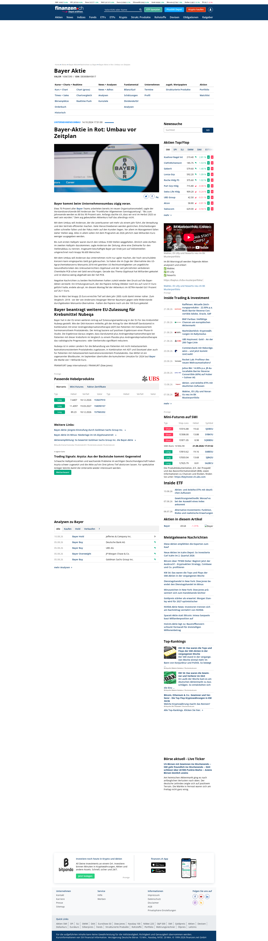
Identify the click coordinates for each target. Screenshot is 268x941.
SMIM (85, 923)
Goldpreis (180, 923)
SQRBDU (208, 440)
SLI (77, 923)
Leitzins (193, 926)
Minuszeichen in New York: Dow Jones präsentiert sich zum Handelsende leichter (186, 591)
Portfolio (204, 89)
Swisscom (169, 208)
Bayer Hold (78, 536)
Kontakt (60, 895)
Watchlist (205, 95)
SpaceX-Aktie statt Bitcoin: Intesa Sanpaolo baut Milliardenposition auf (187, 617)
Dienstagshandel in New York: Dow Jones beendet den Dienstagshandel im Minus (187, 583)
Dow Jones (119, 923)
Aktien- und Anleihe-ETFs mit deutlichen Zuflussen (197, 384)
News (70, 17)
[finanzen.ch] (69, 8)
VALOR (57, 76)
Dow (87, 2)
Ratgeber (207, 17)
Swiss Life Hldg (172, 191)
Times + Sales (62, 95)
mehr (166, 215)
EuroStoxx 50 (104, 923)
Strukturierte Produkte (178, 89)
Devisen (174, 17)
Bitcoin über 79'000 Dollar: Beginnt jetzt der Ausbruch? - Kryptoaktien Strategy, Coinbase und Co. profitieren (188, 564)
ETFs (103, 17)
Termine (149, 89)
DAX (103, 2)
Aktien (59, 17)
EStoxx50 (136, 2)
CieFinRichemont (173, 162)
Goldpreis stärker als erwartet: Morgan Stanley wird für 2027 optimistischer (187, 600)
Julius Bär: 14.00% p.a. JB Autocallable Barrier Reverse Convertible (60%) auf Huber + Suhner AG (197, 373)
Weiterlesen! (62, 472)
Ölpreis (182, 926)
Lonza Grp (169, 174)
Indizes (81, 17)
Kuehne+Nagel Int (173, 157)
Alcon (167, 203)
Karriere (60, 899)
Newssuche (173, 124)
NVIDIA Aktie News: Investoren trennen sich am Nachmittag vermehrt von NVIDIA (187, 608)
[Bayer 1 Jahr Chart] (209, 526)
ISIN (77, 76)
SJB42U (209, 457)
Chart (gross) (83, 89)
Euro (119, 2)
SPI (71, 2)
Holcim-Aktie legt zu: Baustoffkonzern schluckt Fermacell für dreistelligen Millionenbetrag (184, 627)
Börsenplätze (62, 101)
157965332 (99, 412)
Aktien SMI (61, 923)
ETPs (112, 17)
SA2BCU (209, 463)
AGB (150, 907)
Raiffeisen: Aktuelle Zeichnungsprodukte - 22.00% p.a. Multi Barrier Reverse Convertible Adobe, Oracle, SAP (197, 309)
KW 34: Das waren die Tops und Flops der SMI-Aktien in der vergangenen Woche (186, 574)
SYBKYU (209, 434)
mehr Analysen (62, 567)
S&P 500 (161, 923)
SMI (56, 2)
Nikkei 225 (148, 923)
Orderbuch (60, 106)
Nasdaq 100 (134, 923)
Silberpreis (87, 926)
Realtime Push (84, 101)
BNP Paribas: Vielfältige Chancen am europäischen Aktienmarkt (196, 322)
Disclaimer (153, 903)
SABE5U (209, 451)
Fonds (92, 17)
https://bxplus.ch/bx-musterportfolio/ (183, 280)
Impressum (154, 895)
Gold (153, 2)
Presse (59, 903)
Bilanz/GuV (130, 89)
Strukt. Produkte (141, 17)
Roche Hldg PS (171, 180)
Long (60, 400)
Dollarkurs (61, 926)
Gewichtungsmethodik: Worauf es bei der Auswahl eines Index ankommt (193, 501)
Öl (203, 2)
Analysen (103, 95)
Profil (147, 95)
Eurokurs (74, 926)
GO (208, 130)
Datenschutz (154, 899)
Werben (102, 899)
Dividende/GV (131, 101)
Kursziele (103, 101)
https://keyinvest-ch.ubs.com (189, 476)
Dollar (187, 2)
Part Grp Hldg (171, 185)
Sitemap (60, 907)
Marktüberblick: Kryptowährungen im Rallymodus (197, 332)
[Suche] (140, 9)
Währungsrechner (165, 926)
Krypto (123, 17)
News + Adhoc (105, 89)
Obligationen (190, 17)
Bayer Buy (77, 542)
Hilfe (100, 895)
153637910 (99, 399)
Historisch (60, 112)
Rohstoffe (160, 17)
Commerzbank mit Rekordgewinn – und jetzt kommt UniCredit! (197, 351)
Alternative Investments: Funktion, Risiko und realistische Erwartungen (194, 511)
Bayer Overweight (81, 553)
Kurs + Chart (61, 89)
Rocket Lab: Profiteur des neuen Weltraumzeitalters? (196, 361)
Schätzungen (131, 95)
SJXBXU (209, 428)
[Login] (210, 9)
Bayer (80, 208)
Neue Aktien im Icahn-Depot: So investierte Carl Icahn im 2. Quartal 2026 (187, 554)
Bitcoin (170, 2)
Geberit (168, 168)
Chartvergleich (84, 95)
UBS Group (169, 197)
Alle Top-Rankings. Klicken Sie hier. (182, 710)
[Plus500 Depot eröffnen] (72, 11)
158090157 (99, 405)
